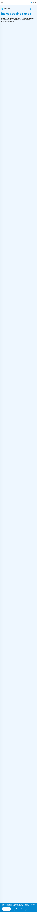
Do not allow (20, 909)
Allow (6, 909)
